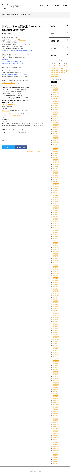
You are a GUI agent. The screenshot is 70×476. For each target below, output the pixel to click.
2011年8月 (55, 343)
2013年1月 (55, 312)
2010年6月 (55, 369)
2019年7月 (55, 170)
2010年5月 (55, 371)
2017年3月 (55, 220)
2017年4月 (55, 218)
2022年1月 (55, 118)
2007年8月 (55, 432)
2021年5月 (55, 129)
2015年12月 (56, 247)
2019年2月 (55, 179)
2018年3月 (55, 199)
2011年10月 (56, 339)
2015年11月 (56, 249)
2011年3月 (55, 352)
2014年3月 (55, 286)
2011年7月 (55, 345)
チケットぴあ (5, 111)
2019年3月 (55, 177)
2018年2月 (55, 201)
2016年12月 (56, 225)
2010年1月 (55, 378)
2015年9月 (55, 253)
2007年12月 (56, 424)
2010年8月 (55, 365)
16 (57, 70)
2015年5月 (55, 260)
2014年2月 (55, 288)
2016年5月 (55, 238)
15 (54, 70)
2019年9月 (55, 166)
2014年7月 (55, 279)
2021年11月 (56, 122)
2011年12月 (56, 336)
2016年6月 (55, 236)
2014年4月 (55, 284)
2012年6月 (55, 325)
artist (41, 6)
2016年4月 (55, 240)
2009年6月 (55, 391)
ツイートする (9, 147)
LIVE (15, 33)
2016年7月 (55, 234)
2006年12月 (56, 446)
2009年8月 (55, 387)
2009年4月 (55, 395)
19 (64, 70)
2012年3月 (55, 330)
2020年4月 (55, 153)
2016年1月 (55, 245)
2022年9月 (55, 103)
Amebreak (22, 40)
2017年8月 (55, 212)
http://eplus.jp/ (17, 115)
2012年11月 (56, 315)
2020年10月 (56, 142)
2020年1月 (55, 159)
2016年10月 (56, 229)
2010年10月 (56, 361)
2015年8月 (55, 255)
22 (54, 72)
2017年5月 (55, 216)
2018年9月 (55, 188)
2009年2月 (55, 398)
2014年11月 (56, 271)
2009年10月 (56, 384)
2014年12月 (56, 269)
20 (67, 70)
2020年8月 (55, 146)
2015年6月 (55, 258)
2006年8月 (55, 454)
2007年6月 (55, 435)
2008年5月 (55, 415)
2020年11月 (56, 140)
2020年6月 (55, 149)
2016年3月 (55, 242)
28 (52, 74)
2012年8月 (55, 321)
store (49, 6)
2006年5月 (55, 459)
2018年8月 (55, 190)
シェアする (22, 147)
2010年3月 (55, 374)
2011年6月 (55, 347)
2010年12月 (56, 358)
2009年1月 (55, 400)
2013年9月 (55, 297)
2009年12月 (56, 380)
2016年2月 (55, 243)
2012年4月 (55, 328)
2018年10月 (56, 186)
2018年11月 (56, 185)
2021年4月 (55, 131)
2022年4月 (55, 113)
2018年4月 (55, 197)
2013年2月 (55, 310)
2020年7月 (55, 148)
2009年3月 (55, 397)
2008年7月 (55, 411)
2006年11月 (56, 448)
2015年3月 (55, 264)
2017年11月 (56, 207)
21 (52, 72)
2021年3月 (55, 133)
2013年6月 (55, 303)
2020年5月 (55, 151)
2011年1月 (55, 356)
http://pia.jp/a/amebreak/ (8, 83)
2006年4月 (55, 461)
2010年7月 (55, 367)
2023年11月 (56, 94)
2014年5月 (55, 282)
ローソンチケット (6, 113)
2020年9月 (55, 144)
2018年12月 (56, 183)
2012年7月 (55, 323)
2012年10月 (56, 317)
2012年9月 (55, 319)
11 (21, 15)
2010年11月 (56, 360)
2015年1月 (55, 267)
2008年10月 (56, 406)
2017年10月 (56, 208)
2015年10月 (56, 251)
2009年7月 (55, 389)
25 (62, 72)
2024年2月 (55, 89)
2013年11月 (56, 293)
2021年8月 (55, 125)
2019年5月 (55, 173)
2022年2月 (55, 116)
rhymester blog (10, 15)
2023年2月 (55, 98)
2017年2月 (55, 221)
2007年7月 (55, 433)
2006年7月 (55, 455)
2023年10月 (56, 96)
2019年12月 (56, 161)
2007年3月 (55, 441)
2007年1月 (55, 444)
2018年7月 (55, 192)
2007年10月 (56, 428)
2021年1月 (55, 137)
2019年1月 (55, 181)
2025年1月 (55, 85)
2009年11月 (56, 382)
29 (54, 74)
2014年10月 (56, 273)
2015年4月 (55, 262)
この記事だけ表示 (30, 151)
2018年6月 (55, 194)
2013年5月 (55, 304)
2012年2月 (55, 332)
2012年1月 (55, 334)
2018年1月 (55, 203)
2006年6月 (55, 457)
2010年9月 (55, 363)
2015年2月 (55, 266)
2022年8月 (55, 105)
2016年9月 (55, 231)
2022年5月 (55, 111)
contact (65, 6)
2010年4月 (55, 373)
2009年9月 (55, 385)
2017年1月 (55, 223)
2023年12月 (56, 92)
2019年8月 (55, 168)
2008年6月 (55, 413)
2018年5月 (55, 196)
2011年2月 (55, 354)
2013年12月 (56, 291)
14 (52, 70)
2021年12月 (56, 120)
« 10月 (52, 76)
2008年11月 (56, 404)
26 (64, 72)
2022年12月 (56, 102)
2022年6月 (55, 109)
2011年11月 (56, 337)
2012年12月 (56, 314)
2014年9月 (55, 275)
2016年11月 (56, 227)
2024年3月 (55, 87)
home (3, 15)
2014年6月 (55, 280)
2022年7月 (55, 107)
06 (25, 15)
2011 (18, 15)
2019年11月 (56, 162)
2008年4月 (55, 417)
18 (62, 70)
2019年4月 (55, 175)
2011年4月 (55, 350)
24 (59, 72)
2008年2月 (55, 420)
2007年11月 (56, 426)
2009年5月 (55, 393)
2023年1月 (55, 100)
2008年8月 (55, 409)
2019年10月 (56, 164)
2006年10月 (56, 450)
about (57, 6)
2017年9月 (55, 210)
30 (57, 74)
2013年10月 (56, 295)
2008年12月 (56, 402)
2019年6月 (55, 172)
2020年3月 (55, 155)
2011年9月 (55, 341)
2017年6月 (55, 214)
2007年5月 (55, 437)
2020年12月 (56, 138)
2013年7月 (55, 301)
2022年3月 (55, 114)
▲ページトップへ (40, 151)
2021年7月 (55, 127)
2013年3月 (55, 308)
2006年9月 (55, 452)
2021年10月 (56, 124)
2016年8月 (55, 232)
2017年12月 (56, 205)
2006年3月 (55, 463)
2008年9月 (55, 408)
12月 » (56, 76)
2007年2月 (55, 443)
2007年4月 (55, 439)
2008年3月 (55, 419)
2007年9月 (55, 430)
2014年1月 (55, 290)
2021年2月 (55, 135)
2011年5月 (55, 349)
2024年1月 (55, 90)
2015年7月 (55, 256)
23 (57, 72)
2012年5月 (55, 326)
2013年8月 (55, 299)
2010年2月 (55, 376)
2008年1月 (55, 422)
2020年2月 (55, 157)
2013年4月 (55, 306)
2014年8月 (55, 277)
